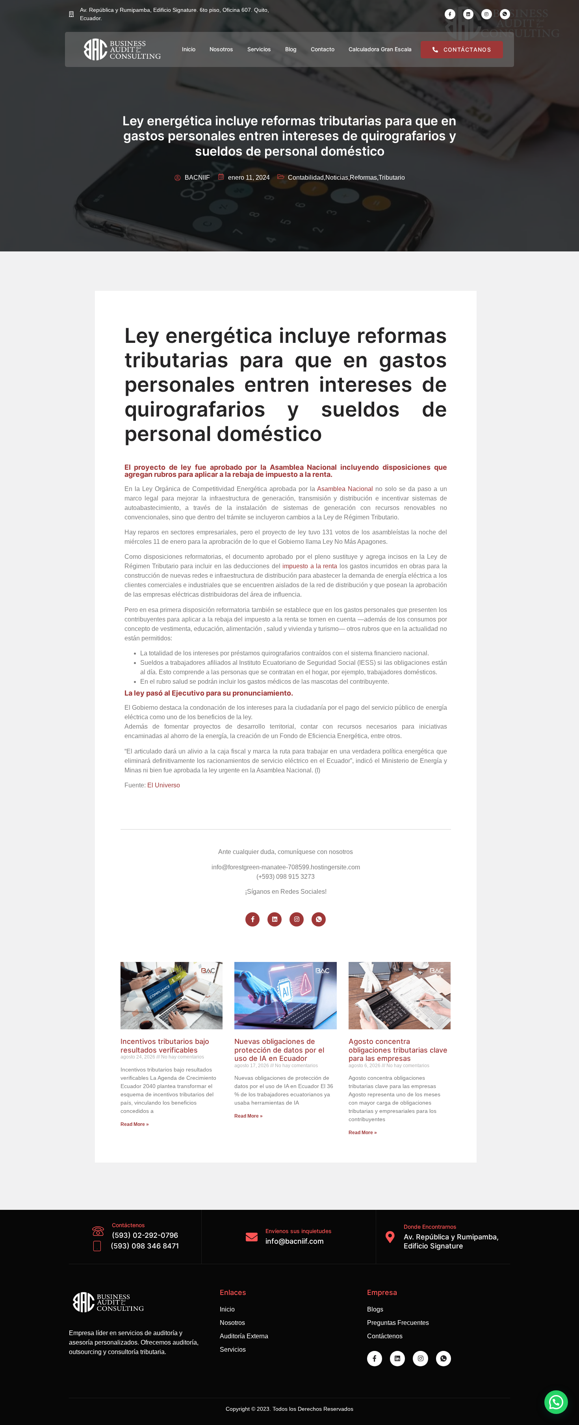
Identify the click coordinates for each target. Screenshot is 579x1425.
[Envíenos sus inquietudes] (252, 1237)
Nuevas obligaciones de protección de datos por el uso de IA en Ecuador (279, 1049)
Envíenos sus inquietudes (298, 1231)
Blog (291, 49)
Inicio (188, 49)
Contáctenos (128, 1225)
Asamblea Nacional (345, 489)
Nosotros (221, 49)
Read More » (135, 1124)
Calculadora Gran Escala (380, 49)
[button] (556, 1402)
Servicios (259, 49)
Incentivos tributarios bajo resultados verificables (165, 1045)
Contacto (322, 49)
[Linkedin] (468, 14)
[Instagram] (486, 14)
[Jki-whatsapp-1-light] (505, 14)
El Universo (163, 785)
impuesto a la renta (309, 566)
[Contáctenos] (98, 1231)
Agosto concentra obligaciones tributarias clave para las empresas (398, 1049)
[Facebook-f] (450, 14)
